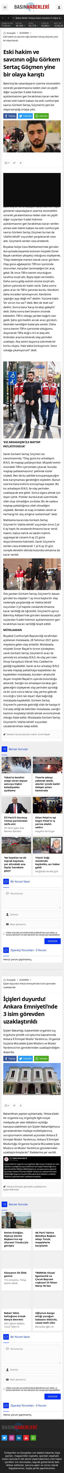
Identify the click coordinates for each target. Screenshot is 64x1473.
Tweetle (27, 115)
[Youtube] (26, 1438)
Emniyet (19, 1186)
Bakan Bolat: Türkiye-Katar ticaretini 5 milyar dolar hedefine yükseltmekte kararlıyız (39, 17)
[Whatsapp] (33, 1438)
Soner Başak (44, 734)
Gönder (43, 115)
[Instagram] (11, 1438)
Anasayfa (11, 32)
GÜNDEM (24, 32)
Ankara (10, 1186)
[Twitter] (4, 1438)
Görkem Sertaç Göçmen (18, 734)
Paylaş (12, 115)
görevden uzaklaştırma (35, 1186)
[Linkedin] (19, 1438)
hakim (34, 734)
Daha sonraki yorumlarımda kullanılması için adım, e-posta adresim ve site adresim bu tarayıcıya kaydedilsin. (33, 934)
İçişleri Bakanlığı (11, 1189)
